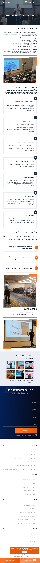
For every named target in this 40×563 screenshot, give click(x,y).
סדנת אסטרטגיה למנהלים (28, 487)
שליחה (25, 431)
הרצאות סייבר (31, 462)
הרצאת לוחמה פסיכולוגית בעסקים (25, 465)
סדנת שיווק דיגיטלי (30, 494)
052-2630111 (20, 393)
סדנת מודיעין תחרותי (29, 491)
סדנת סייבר (31, 483)
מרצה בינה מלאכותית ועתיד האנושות (25, 523)
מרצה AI (32, 509)
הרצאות (23, 11)
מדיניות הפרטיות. (19, 435)
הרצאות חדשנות (30, 451)
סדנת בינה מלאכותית (29, 480)
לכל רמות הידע (13, 314)
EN (26, 2)
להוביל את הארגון (25, 51)
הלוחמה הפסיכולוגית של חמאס (26, 520)
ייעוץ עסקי (32, 545)
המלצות (32, 541)
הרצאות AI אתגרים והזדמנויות (27, 512)
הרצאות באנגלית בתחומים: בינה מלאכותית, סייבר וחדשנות (19, 469)
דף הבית (28, 11)
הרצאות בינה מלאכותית (28, 455)
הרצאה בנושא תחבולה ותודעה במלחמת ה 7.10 (22, 458)
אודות (33, 538)
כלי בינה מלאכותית (29, 505)
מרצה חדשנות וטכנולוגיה (28, 516)
